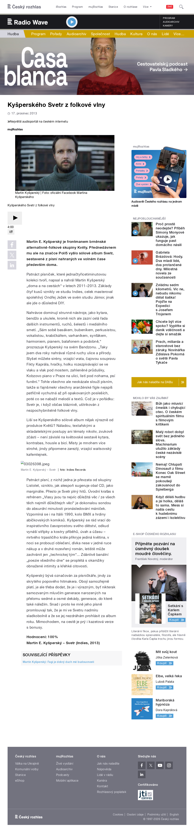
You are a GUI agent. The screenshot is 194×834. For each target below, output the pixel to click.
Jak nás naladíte (108, 763)
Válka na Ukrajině (27, 763)
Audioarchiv (171, 22)
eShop (19, 780)
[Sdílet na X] (12, 255)
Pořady (56, 34)
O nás (152, 34)
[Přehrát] (15, 218)
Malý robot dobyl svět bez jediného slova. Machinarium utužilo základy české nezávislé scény (170, 444)
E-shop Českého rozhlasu (154, 534)
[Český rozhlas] (24, 7)
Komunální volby (26, 769)
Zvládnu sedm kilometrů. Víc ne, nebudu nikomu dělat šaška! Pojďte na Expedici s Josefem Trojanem (170, 299)
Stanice (113, 6)
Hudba (13, 34)
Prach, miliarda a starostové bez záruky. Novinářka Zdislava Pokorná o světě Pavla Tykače (170, 352)
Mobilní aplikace (67, 780)
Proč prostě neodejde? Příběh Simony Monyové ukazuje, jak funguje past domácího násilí (170, 234)
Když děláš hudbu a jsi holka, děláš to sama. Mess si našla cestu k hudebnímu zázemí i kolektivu (170, 507)
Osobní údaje (135, 814)
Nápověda (104, 769)
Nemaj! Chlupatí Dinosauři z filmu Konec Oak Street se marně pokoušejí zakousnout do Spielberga (170, 476)
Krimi (138, 164)
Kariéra (102, 780)
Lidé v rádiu (105, 775)
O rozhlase (131, 6)
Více (179, 34)
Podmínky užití (156, 814)
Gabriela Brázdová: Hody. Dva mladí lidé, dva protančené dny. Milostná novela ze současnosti (169, 264)
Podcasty (62, 775)
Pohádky (140, 170)
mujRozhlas (95, 6)
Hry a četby (142, 157)
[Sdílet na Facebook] (12, 244)
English (174, 814)
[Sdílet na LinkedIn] (12, 265)
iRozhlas (61, 6)
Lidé (165, 34)
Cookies (118, 814)
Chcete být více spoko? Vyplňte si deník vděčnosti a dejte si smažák (170, 328)
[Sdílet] (11, 232)
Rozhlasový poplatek (111, 792)
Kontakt (102, 786)
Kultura (136, 34)
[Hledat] (181, 7)
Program (77, 6)
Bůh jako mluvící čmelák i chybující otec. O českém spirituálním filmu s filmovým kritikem (170, 413)
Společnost (100, 34)
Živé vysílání (142, 184)
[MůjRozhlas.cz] (15, 130)
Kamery (168, 25)
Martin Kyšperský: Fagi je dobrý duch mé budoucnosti (58, 661)
